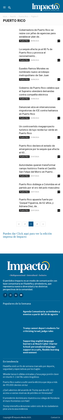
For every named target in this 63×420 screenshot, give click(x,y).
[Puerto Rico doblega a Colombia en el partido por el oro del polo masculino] (10, 188)
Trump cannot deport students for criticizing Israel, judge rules (41, 329)
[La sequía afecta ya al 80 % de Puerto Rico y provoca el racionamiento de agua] (10, 53)
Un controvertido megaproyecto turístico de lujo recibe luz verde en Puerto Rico (38, 130)
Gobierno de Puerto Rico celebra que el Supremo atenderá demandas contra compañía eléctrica (39, 91)
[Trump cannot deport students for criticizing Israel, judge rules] (11, 330)
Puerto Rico (23, 16)
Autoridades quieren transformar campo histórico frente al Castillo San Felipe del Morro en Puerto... (37, 168)
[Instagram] (10, 295)
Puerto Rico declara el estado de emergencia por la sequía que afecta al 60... (39, 149)
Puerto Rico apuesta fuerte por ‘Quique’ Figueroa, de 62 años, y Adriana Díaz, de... (36, 203)
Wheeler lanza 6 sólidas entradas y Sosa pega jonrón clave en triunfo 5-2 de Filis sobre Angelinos (31, 375)
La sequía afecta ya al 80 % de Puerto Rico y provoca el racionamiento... (35, 52)
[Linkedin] (15, 295)
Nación (13, 16)
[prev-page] (18, 224)
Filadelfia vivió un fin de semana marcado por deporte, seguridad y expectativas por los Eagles (29, 368)
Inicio (5, 16)
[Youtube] (21, 295)
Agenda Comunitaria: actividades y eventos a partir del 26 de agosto (41, 313)
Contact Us (55, 417)
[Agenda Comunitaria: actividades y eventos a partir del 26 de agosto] (11, 313)
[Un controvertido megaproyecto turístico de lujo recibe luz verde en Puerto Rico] (10, 130)
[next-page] (43, 224)
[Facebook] (5, 295)
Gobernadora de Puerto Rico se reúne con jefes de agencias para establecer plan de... (37, 33)
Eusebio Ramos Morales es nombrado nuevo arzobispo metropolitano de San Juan (34, 72)
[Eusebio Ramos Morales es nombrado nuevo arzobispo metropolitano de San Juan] (10, 72)
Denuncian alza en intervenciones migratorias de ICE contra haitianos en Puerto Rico (38, 110)
